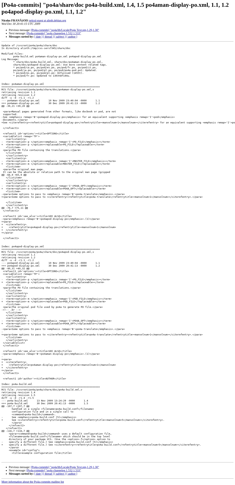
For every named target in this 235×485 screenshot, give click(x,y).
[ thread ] (48, 36)
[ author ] (71, 36)
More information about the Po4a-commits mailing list (32, 481)
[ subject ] (60, 36)
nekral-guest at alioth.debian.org (47, 20)
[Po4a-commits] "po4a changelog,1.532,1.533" (53, 33)
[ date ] (38, 36)
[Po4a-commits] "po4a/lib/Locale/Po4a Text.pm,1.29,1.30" (65, 30)
